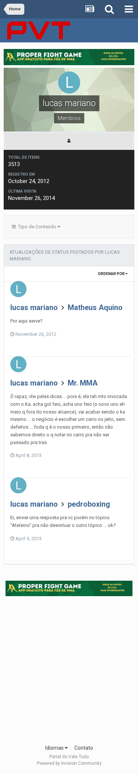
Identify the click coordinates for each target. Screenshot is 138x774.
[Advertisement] (69, 668)
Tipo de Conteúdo (36, 226)
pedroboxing (89, 504)
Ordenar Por (111, 274)
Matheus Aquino (95, 307)
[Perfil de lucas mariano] (69, 140)
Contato (83, 748)
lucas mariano (34, 307)
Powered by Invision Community (69, 763)
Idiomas (55, 748)
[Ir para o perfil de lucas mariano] (18, 289)
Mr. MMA (83, 383)
